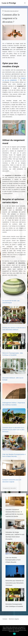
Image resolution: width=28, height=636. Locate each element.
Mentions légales (14, 619)
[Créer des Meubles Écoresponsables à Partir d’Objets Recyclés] (14, 442)
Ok (14, 633)
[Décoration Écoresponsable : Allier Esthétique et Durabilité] (14, 341)
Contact (5, 619)
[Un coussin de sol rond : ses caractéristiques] (14, 288)
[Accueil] (2, 11)
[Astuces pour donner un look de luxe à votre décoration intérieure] (14, 315)
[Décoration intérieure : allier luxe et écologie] (14, 366)
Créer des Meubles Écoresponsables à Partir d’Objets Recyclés (13, 560)
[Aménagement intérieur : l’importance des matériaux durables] (14, 391)
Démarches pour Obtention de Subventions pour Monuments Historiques (15, 583)
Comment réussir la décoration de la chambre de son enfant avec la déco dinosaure (13, 429)
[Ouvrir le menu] (24, 3)
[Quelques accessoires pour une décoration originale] (14, 468)
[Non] (26, 630)
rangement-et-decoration (9, 488)
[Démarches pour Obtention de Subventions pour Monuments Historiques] (15, 571)
